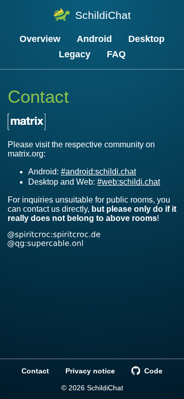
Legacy (74, 54)
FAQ (116, 54)
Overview (39, 39)
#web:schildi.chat (128, 182)
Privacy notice (90, 371)
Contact (35, 371)
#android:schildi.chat (98, 171)
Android (94, 39)
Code (153, 371)
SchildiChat (102, 15)
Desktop (146, 39)
